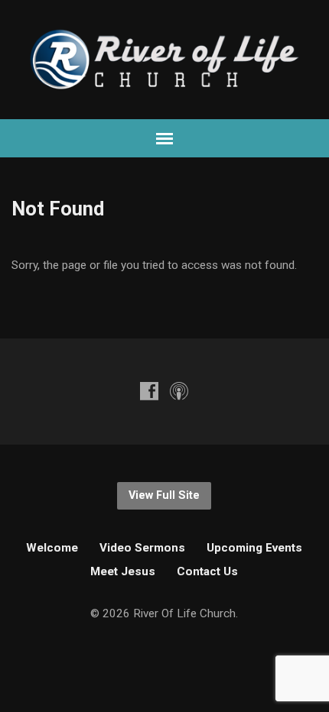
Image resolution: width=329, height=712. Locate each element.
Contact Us (207, 571)
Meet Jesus (122, 571)
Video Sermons (142, 548)
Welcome (52, 548)
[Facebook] (149, 391)
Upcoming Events (254, 548)
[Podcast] (179, 391)
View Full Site (164, 495)
